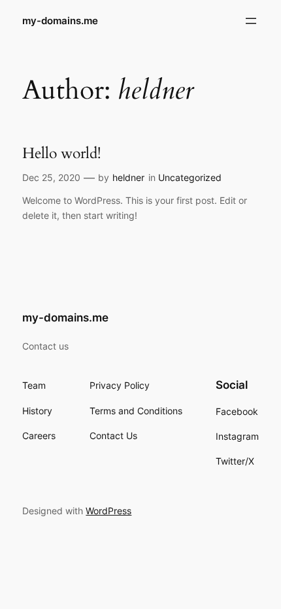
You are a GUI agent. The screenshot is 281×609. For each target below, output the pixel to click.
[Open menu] (251, 21)
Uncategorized (190, 177)
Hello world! (61, 153)
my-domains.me (60, 21)
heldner (128, 177)
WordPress (108, 510)
